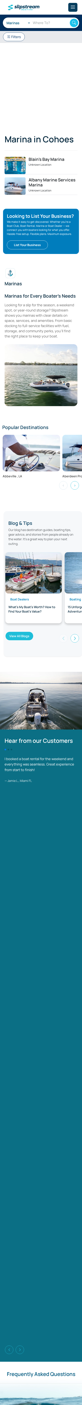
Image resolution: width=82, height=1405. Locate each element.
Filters (15, 36)
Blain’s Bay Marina (46, 159)
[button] (75, 638)
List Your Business (27, 245)
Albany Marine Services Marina (52, 182)
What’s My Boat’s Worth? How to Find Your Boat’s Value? (31, 609)
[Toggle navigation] (72, 7)
